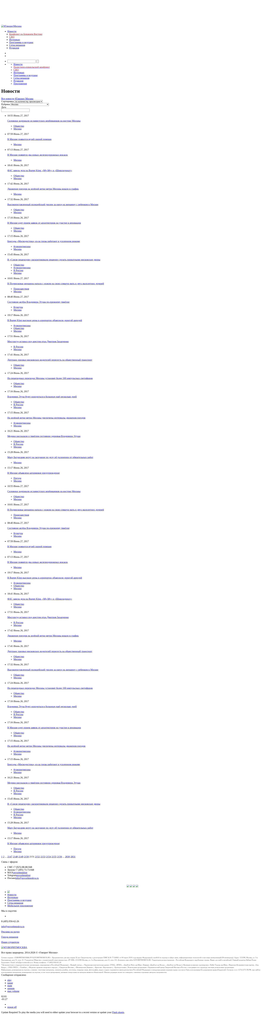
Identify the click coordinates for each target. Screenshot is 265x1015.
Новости (11, 31)
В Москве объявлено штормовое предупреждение (33, 473)
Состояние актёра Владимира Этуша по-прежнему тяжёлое (38, 302)
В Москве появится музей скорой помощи (29, 139)
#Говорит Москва (24, 98)
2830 (67, 856)
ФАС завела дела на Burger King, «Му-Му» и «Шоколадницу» (39, 170)
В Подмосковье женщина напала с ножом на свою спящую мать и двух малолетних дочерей (55, 283)
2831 (73, 856)
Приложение (20, 83)
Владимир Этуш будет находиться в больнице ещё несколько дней (42, 396)
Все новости (7, 98)
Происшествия (21, 288)
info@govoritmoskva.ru (27, 878)
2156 (59, 856)
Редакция (14, 48)
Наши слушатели (10, 942)
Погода (17, 478)
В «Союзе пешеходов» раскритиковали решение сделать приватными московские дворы (53, 259)
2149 (20, 856)
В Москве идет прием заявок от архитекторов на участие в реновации (44, 223)
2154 (48, 856)
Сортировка (7, 101)
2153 (42, 856)
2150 (26, 856)
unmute (11, 988)
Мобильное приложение (20, 905)
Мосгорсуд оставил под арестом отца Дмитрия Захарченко (38, 341)
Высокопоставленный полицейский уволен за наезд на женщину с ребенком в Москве (52, 204)
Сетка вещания (17, 45)
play (9, 980)
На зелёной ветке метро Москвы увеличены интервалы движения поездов (46, 417)
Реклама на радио (10, 931)
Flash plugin (118, 1012)
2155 (54, 856)
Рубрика (5, 104)
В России (18, 270)
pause (10, 983)
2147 (9, 856)
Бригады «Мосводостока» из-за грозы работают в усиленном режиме (43, 241)
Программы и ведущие (21, 42)
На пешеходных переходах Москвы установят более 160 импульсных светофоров (50, 378)
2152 (37, 856)
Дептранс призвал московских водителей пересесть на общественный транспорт (49, 360)
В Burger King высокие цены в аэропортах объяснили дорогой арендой (44, 320)
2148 (15, 856)
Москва (17, 128)
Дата (3, 107)
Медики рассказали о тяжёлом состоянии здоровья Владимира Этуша (43, 436)
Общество (18, 126)
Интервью (14, 39)
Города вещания (9, 937)
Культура (18, 307)
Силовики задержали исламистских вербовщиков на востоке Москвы (44, 121)
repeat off (12, 1007)
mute (9, 985)
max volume (13, 991)
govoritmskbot (20, 872)
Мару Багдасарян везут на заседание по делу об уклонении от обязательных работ (50, 457)
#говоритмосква (22, 246)
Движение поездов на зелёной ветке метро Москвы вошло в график (43, 189)
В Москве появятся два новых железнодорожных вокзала (37, 155)
